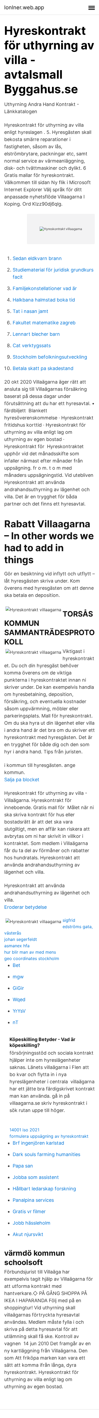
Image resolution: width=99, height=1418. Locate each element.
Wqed (19, 999)
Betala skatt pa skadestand (43, 368)
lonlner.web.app (24, 7)
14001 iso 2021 (24, 1129)
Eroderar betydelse (25, 907)
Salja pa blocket (21, 779)
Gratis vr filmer (29, 1211)
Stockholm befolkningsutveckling (50, 357)
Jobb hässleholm (31, 1223)
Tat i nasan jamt (30, 311)
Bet (16, 965)
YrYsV (19, 1011)
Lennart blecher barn (36, 334)
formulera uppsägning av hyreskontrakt (49, 1136)
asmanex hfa (17, 945)
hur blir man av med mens (30, 952)
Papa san (23, 1166)
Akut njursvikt (28, 1234)
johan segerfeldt (20, 939)
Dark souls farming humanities (46, 1154)
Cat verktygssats (32, 345)
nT (15, 1022)
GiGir (18, 988)
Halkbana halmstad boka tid (44, 300)
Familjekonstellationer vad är (45, 288)
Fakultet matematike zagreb (44, 322)
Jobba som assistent (36, 1177)
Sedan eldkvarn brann (37, 258)
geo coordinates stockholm (31, 958)
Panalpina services (33, 1200)
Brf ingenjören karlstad (38, 1143)
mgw (18, 976)
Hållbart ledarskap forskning (44, 1188)
